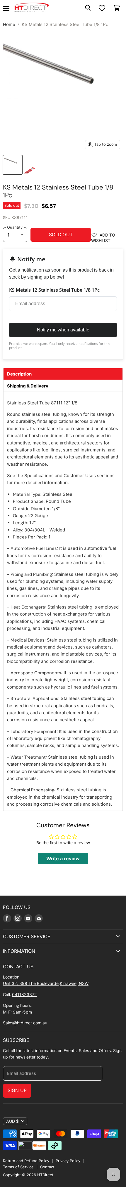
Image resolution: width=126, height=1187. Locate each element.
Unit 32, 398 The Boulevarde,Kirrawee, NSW (45, 983)
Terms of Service (18, 1167)
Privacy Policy (68, 1160)
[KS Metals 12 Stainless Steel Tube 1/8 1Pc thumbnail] (12, 164)
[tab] (63, 374)
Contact (47, 1167)
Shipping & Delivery (27, 386)
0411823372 (24, 994)
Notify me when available (63, 329)
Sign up (17, 1090)
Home (9, 24)
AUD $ (12, 1121)
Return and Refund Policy (26, 1160)
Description (19, 374)
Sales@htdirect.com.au (25, 1022)
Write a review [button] (63, 858)
